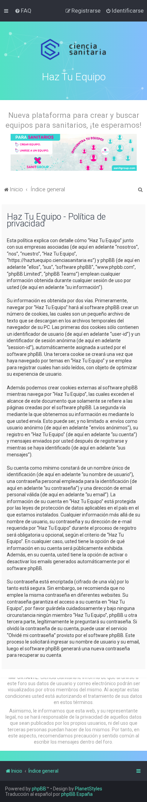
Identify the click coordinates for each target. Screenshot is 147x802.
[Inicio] (74, 49)
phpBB (39, 788)
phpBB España (77, 794)
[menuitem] (23, 10)
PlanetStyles (88, 788)
